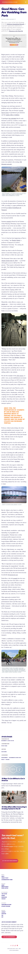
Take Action (4, 893)
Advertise (3, 913)
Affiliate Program (5, 906)
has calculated (12, 118)
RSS (2, 917)
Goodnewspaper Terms (6, 879)
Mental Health (4, 886)
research (8, 221)
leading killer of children (12, 115)
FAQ (2, 915)
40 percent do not (13, 575)
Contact (3, 912)
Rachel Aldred (16, 240)
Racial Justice (4, 888)
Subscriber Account (6, 904)
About (2, 876)
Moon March (15, 950)
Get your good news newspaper (9, 860)
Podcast (3, 898)
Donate (3, 895)
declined (17, 461)
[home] (11, 2)
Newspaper (4, 897)
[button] (25, 2)
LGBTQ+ (3, 885)
